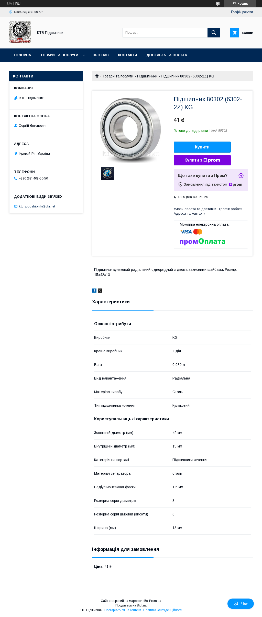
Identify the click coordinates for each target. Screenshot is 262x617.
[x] (100, 291)
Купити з (193, 160)
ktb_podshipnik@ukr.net (37, 206)
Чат (244, 604)
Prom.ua (155, 601)
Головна (22, 55)
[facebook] (94, 291)
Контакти (127, 55)
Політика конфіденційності (162, 610)
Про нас (101, 55)
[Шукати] (214, 32)
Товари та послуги (59, 55)
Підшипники (147, 76)
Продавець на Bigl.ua (131, 605)
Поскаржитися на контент (122, 610)
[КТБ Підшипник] (20, 42)
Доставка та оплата (166, 55)
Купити (202, 147)
